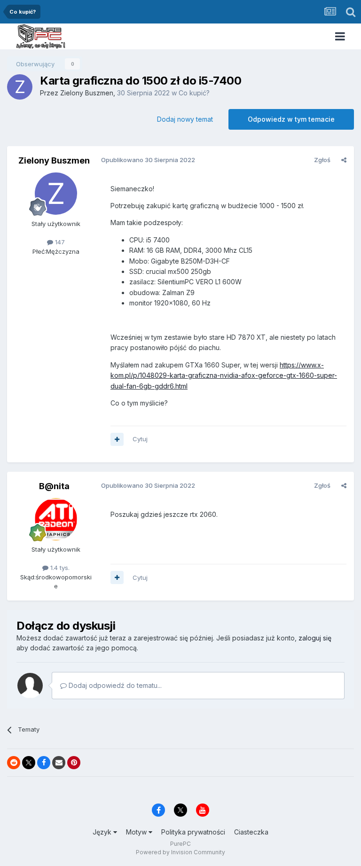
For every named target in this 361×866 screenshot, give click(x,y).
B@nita (54, 486)
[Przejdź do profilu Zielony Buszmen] (19, 87)
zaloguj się (314, 638)
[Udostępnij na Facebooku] (43, 762)
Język (103, 832)
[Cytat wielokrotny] (117, 439)
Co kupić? (194, 93)
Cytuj (140, 439)
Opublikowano (148, 160)
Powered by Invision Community (180, 852)
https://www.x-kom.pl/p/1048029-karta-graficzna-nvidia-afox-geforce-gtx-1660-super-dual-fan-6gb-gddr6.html (223, 375)
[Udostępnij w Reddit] (13, 762)
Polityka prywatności (193, 832)
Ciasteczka (251, 832)
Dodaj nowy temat (185, 119)
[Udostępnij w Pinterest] (73, 762)
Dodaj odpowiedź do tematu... (114, 685)
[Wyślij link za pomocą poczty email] (58, 762)
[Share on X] (28, 762)
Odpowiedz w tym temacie (291, 119)
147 (59, 242)
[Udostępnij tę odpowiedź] (343, 160)
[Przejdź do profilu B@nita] (56, 519)
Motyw (137, 832)
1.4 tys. (59, 567)
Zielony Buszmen (86, 93)
